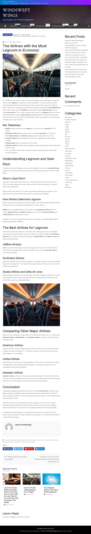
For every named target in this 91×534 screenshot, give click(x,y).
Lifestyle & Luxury (24, 3)
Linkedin (40, 449)
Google (67, 89)
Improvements (69, 148)
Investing (68, 153)
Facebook (8, 449)
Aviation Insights (14, 3)
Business (68, 122)
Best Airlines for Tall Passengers (27, 440)
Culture (67, 129)
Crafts (67, 127)
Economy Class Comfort (43, 440)
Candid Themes (66, 531)
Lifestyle (68, 156)
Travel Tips (45, 3)
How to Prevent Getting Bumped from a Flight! (30, 490)
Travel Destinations (36, 3)
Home (67, 146)
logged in (14, 517)
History (67, 144)
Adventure (5, 3)
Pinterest (29, 449)
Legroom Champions (15, 442)
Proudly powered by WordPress (29, 531)
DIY (66, 134)
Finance (67, 136)
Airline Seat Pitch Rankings (12, 440)
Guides (67, 141)
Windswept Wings (16, 12)
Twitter (19, 449)
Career (67, 124)
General (67, 139)
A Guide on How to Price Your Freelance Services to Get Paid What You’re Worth (47, 459)
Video (67, 185)
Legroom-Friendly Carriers (28, 442)
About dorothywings (23, 425)
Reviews (68, 168)
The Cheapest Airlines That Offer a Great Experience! (51, 490)
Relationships (69, 165)
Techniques (68, 173)
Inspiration (68, 151)
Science (67, 170)
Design (67, 132)
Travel (67, 177)
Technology (69, 175)
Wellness (68, 187)
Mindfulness (69, 161)
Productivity (69, 163)
